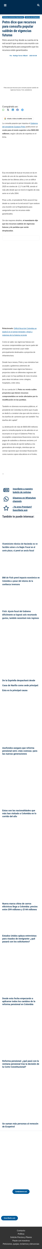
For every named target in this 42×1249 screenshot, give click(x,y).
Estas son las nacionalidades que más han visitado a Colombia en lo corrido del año (19, 813)
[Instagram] (19, 1157)
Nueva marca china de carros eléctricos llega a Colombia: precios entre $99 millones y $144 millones (20, 906)
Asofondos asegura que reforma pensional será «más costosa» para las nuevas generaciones (19, 751)
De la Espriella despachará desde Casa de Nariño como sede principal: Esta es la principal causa (20, 685)
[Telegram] (22, 110)
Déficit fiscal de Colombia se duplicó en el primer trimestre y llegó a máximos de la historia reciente (19, 331)
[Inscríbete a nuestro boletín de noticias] (6, 490)
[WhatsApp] (3, 110)
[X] (8, 110)
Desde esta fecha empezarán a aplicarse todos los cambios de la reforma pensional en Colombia (18, 1001)
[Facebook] (17, 110)
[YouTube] (27, 1157)
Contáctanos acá (21, 1191)
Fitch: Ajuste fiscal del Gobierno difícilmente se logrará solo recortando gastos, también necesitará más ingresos (20, 614)
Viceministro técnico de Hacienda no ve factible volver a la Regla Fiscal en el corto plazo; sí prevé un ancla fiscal (20, 547)
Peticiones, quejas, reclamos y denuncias (21, 1244)
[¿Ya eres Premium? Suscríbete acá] (6, 508)
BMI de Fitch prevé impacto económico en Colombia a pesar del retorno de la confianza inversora (21, 581)
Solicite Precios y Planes (21, 1237)
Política (21, 1234)
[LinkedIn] (13, 110)
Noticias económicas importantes (13, 17)
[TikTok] (23, 1157)
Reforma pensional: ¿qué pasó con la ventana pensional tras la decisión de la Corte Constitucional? (20, 1064)
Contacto (21, 1230)
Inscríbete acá (9, 1218)
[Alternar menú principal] (5, 5)
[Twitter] (10, 1157)
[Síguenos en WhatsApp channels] (6, 499)
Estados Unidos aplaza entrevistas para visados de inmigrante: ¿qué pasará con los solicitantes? (19, 938)
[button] (38, 5)
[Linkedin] (14, 1157)
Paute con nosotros (21, 1240)
